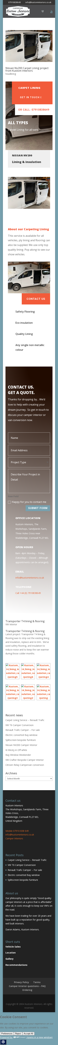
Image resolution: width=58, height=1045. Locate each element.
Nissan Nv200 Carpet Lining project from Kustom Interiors (26, 69)
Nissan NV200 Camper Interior (21, 745)
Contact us (36, 298)
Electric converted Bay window (21, 734)
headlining (10, 73)
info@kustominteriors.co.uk (29, 577)
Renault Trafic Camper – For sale (22, 729)
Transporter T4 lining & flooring (25, 621)
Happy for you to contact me (29, 502)
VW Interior (11, 624)
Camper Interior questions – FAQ (27, 986)
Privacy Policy (21, 982)
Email (19, 571)
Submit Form (38, 508)
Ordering (27, 989)
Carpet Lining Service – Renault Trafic (24, 720)
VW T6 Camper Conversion (19, 725)
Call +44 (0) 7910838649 (28, 593)
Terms (36, 982)
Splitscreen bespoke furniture (20, 740)
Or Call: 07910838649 (33, 109)
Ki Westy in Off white (16, 750)
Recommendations (16, 964)
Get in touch (30, 97)
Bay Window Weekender (18, 754)
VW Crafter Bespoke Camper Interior (24, 759)
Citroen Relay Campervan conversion (24, 764)
